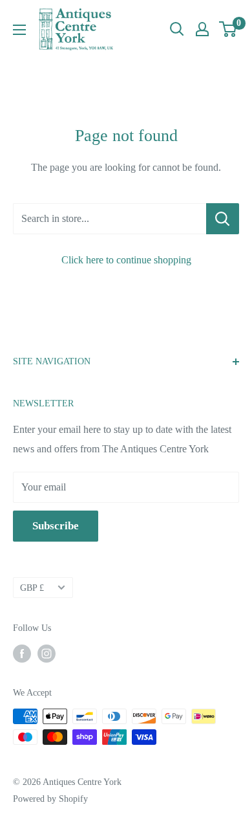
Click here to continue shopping (126, 259)
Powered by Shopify (50, 799)
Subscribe (55, 526)
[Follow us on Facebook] (22, 654)
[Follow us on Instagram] (46, 654)
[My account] (202, 29)
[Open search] (177, 29)
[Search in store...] (222, 218)
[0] (228, 29)
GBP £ (32, 588)
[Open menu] (19, 30)
